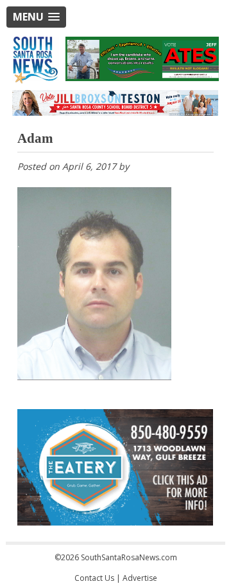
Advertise (140, 577)
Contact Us (94, 577)
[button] (36, 17)
